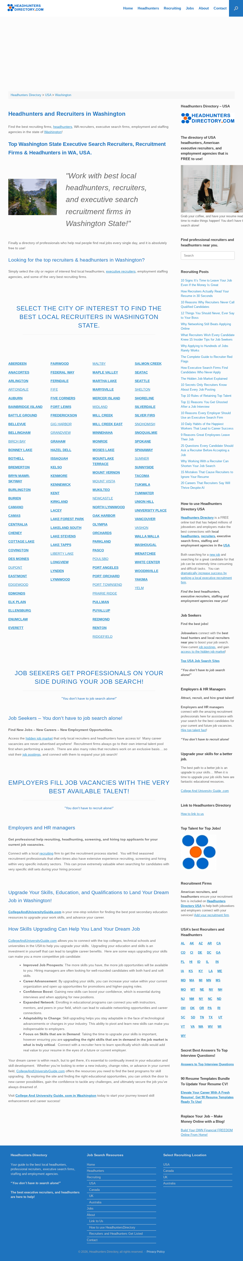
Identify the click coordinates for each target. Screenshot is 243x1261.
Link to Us (96, 1221)
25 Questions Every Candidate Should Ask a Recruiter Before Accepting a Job (207, 450)
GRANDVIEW (61, 432)
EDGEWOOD (18, 585)
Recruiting (172, 8)
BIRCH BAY (17, 441)
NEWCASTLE (103, 498)
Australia (95, 1202)
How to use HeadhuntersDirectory (112, 1227)
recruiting (46, 853)
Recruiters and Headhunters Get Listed (116, 1233)
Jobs (190, 8)
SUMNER (142, 458)
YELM (139, 588)
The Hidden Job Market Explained (204, 378)
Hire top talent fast (193, 730)
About (204, 8)
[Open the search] (236, 8)
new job (215, 554)
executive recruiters (121, 271)
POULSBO (100, 559)
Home (128, 8)
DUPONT (15, 567)
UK (91, 1196)
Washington (53, 132)
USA (226, 545)
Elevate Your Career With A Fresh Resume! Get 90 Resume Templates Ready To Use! (207, 1097)
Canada (94, 1190)
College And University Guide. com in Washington (55, 1095)
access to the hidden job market (203, 651)
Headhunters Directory (197, 517)
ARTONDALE (18, 389)
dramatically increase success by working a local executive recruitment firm (206, 577)
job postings (32, 754)
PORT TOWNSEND (107, 585)
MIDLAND (100, 407)
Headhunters (148, 8)
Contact (220, 8)
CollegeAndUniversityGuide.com (32, 940)
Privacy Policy (156, 1251)
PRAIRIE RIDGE (105, 593)
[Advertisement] (121, 52)
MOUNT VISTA (104, 481)
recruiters (208, 536)
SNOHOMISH (145, 424)
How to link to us (192, 814)
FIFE (54, 389)
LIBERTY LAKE (62, 553)
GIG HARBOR (61, 424)
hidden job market (39, 738)
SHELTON (142, 389)
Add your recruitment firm (211, 915)
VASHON (141, 528)
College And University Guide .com (205, 791)
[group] (89, 148)
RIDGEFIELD (102, 636)
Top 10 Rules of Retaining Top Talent (206, 395)
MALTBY (99, 363)
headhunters (62, 127)
